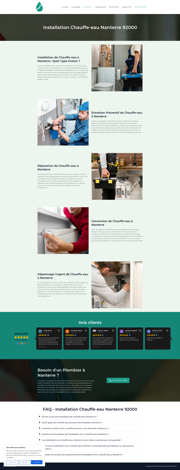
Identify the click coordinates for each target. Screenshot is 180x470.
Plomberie (87, 7)
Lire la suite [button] (42, 346)
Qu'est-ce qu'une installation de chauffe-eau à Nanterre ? (69, 417)
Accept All (36, 462)
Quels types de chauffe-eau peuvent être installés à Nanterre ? (72, 422)
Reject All (25, 462)
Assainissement (100, 7)
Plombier (65, 7)
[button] (92, 7)
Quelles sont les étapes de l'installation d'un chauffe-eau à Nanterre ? (75, 434)
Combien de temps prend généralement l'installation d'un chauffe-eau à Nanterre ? (82, 455)
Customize (12, 462)
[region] (24, 455)
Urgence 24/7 (127, 7)
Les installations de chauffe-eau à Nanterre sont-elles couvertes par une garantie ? (82, 440)
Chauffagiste (75, 7)
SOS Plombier (114, 7)
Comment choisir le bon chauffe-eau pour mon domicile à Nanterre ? (75, 428)
